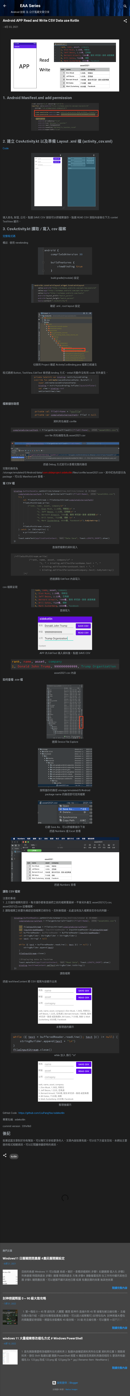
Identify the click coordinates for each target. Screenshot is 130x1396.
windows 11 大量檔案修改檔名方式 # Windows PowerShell (43, 1338)
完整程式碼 (9, 236)
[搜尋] (125, 7)
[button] (125, 21)
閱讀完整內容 (119, 1287)
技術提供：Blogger (67, 1382)
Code (6, 148)
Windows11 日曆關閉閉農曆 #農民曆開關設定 (34, 1258)
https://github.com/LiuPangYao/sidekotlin (41, 1112)
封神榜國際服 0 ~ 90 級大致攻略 (24, 1298)
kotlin (14, 1156)
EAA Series (30, 5)
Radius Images (72, 1389)
